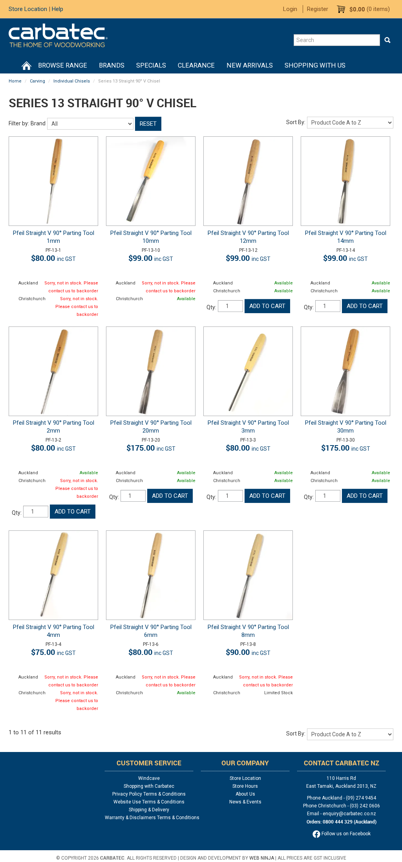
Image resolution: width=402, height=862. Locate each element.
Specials (151, 65)
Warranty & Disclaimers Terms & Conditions (149, 817)
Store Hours (245, 786)
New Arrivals (250, 65)
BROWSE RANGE (62, 65)
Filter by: (19, 123)
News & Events (245, 802)
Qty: (211, 307)
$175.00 (150, 447)
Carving (37, 81)
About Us (245, 794)
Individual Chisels (71, 81)
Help (57, 9)
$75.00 (53, 652)
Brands (111, 65)
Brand (38, 123)
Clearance (196, 65)
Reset (148, 123)
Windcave (149, 778)
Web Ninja (261, 858)
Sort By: (295, 122)
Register (317, 9)
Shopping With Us (315, 65)
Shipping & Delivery (149, 809)
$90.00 (248, 652)
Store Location (28, 9)
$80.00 (53, 258)
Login (290, 9)
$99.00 (150, 258)
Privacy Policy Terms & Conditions (149, 794)
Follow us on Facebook (345, 833)
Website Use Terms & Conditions (149, 802)
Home (26, 65)
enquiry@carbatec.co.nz (349, 813)
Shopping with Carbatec (149, 786)
